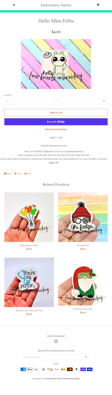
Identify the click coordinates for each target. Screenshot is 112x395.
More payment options (56, 129)
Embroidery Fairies (56, 5)
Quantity (8, 95)
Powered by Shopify (71, 379)
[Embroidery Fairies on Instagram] (56, 342)
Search (56, 363)
